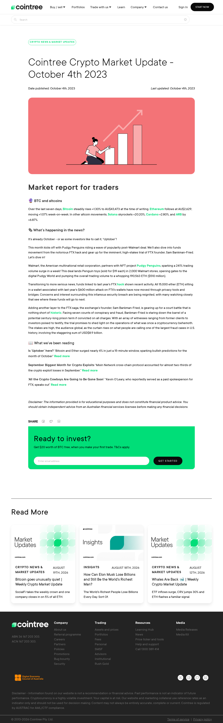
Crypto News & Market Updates (52, 42)
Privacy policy (202, 719)
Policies (59, 649)
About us (60, 629)
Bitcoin (68, 209)
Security (59, 663)
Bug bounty (62, 659)
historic (56, 313)
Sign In (183, 7)
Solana (113, 214)
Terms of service (178, 719)
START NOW (202, 7)
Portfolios (101, 634)
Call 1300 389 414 (147, 649)
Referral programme (67, 634)
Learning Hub (144, 629)
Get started (168, 460)
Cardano (152, 214)
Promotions (62, 654)
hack (120, 284)
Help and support (147, 644)
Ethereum (157, 209)
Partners (60, 644)
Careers (59, 639)
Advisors (100, 654)
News (139, 634)
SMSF (99, 649)
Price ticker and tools (149, 639)
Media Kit (182, 634)
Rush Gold (102, 663)
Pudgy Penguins (148, 266)
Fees (98, 639)
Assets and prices (106, 629)
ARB (179, 214)
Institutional (103, 659)
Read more (62, 356)
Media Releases (187, 629)
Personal (101, 644)
